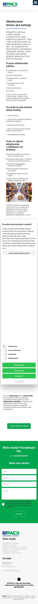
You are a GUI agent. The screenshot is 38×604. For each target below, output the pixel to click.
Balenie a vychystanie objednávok (15, 549)
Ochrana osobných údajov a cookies (19, 253)
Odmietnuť (19, 376)
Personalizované (14, 350)
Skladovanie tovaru (9, 545)
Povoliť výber (19, 370)
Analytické (12, 354)
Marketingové (13, 358)
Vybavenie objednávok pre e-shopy (15, 547)
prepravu (18, 180)
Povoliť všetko (19, 365)
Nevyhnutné (12, 346)
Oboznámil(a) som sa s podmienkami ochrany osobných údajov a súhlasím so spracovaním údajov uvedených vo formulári (18, 504)
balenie (10, 180)
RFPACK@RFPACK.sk (12, 571)
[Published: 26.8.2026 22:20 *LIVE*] (11, 596)
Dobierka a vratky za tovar (12, 553)
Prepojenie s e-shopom (11, 543)
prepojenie (20, 164)
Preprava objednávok (10, 551)
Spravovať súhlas (18, 599)
